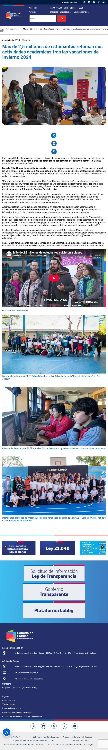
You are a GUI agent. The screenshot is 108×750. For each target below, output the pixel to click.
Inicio (2, 29)
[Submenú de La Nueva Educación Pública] (76, 7)
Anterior (6, 547)
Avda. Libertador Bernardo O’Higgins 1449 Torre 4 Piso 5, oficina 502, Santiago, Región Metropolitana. (56, 666)
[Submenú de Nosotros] (48, 7)
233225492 (28, 679)
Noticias (9, 29)
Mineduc (18, 29)
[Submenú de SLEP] (98, 7)
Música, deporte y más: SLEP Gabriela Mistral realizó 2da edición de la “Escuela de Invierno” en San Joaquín (51, 377)
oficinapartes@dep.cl (29, 673)
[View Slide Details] (19, 548)
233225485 (38, 679)
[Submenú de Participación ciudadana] (71, 11)
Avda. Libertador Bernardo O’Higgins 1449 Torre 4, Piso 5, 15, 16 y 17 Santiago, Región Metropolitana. (56, 653)
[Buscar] (61, 18)
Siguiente (102, 547)
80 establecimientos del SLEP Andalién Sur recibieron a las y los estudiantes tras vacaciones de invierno (53, 448)
